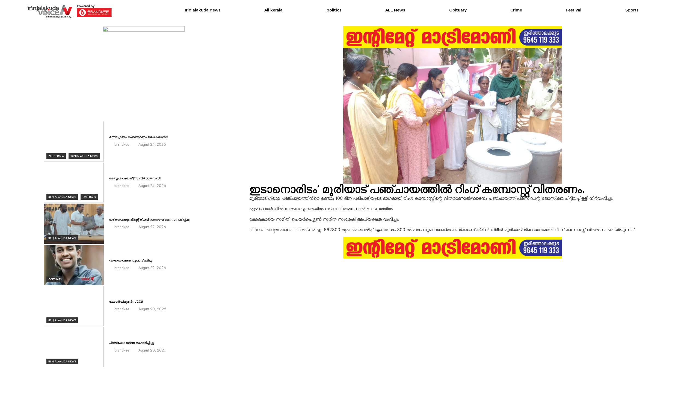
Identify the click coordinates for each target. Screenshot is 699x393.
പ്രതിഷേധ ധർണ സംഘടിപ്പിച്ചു (131, 342)
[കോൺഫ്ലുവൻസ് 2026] (74, 306)
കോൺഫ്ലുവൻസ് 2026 (126, 301)
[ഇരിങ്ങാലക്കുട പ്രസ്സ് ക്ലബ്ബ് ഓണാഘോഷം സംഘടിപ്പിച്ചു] (74, 224)
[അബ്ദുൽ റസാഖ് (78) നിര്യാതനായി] (74, 183)
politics (334, 10)
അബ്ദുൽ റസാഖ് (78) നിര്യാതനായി (134, 178)
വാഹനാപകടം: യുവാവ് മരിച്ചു (130, 260)
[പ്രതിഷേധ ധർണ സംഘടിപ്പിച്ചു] (74, 347)
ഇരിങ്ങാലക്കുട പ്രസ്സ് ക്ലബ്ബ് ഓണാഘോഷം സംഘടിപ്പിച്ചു (149, 219)
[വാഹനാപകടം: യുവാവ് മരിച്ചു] (74, 265)
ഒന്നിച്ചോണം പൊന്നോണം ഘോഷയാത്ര (138, 137)
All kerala (273, 10)
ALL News (395, 10)
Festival (573, 10)
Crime (516, 10)
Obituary (458, 10)
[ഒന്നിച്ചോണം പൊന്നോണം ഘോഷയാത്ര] (74, 141)
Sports (632, 10)
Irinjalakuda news (203, 10)
